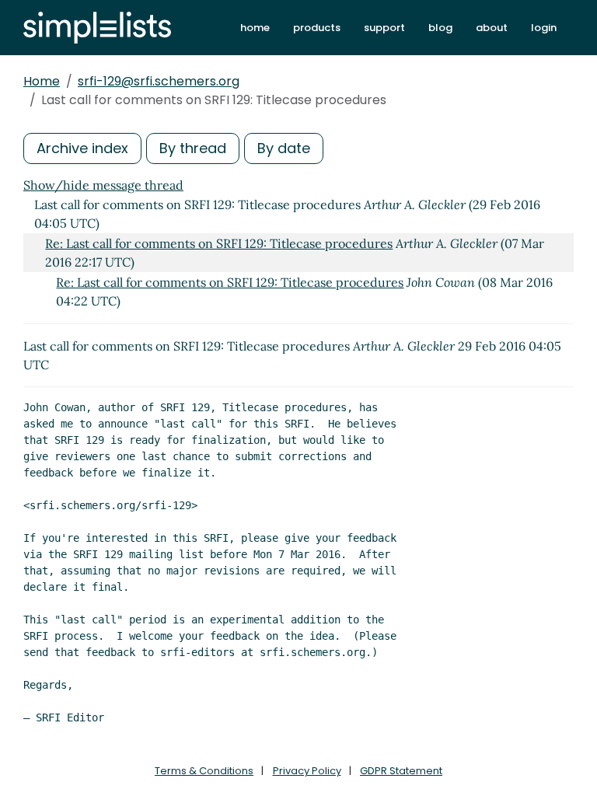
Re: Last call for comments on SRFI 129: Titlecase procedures (219, 243)
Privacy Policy (307, 770)
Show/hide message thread (103, 185)
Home (41, 81)
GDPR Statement (401, 770)
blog (440, 27)
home (255, 27)
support (384, 27)
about (492, 27)
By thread (192, 148)
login (544, 27)
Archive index (82, 148)
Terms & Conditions (204, 770)
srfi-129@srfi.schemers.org (158, 81)
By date (283, 148)
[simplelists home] (97, 28)
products (316, 27)
